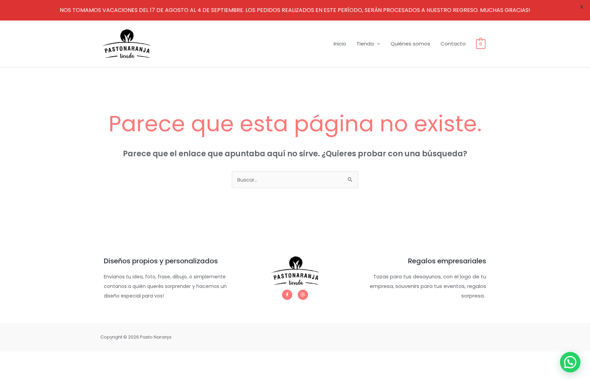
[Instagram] (303, 295)
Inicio (340, 43)
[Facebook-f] (287, 295)
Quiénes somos (410, 43)
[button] (570, 362)
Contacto (453, 43)
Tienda (365, 43)
